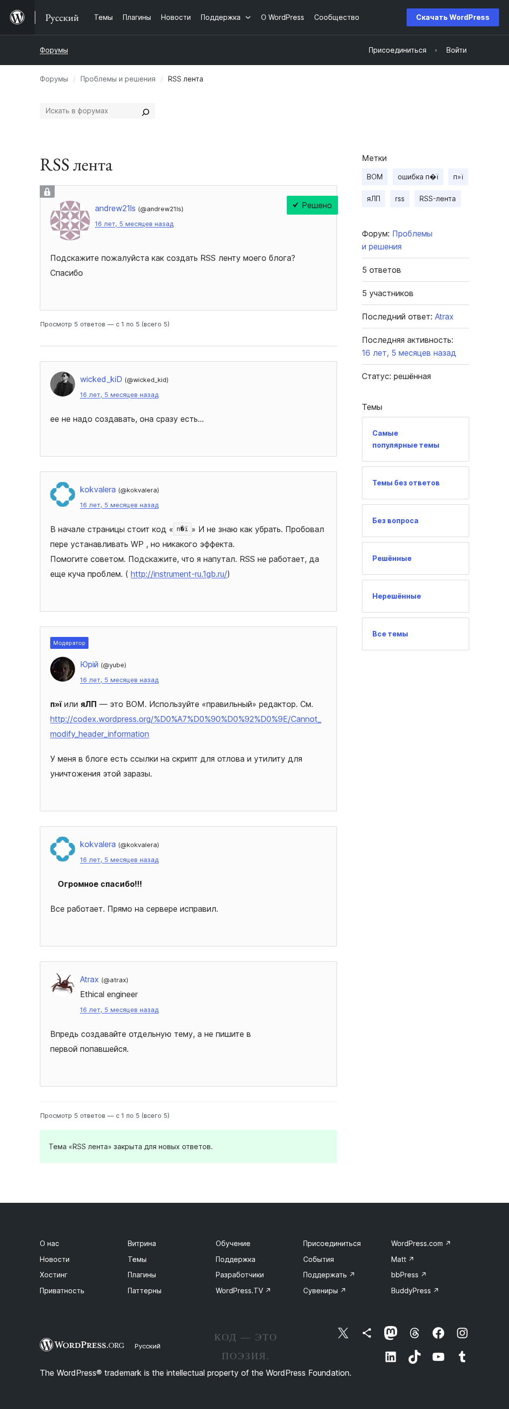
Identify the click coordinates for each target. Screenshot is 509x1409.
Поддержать (329, 1274)
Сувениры (324, 1290)
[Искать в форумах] (145, 111)
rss (400, 198)
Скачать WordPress (453, 17)
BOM (375, 176)
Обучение (233, 1243)
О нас (49, 1243)
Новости (55, 1259)
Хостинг (54, 1274)
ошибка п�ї (418, 176)
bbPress (409, 1274)
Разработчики (240, 1274)
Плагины (142, 1274)
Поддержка (235, 1259)
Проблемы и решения (118, 79)
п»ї (458, 176)
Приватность (62, 1290)
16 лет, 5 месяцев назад (134, 224)
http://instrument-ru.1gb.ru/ (179, 574)
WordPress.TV (243, 1290)
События (318, 1259)
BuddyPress (415, 1290)
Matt (403, 1259)
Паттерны (145, 1290)
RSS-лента (438, 198)
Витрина (142, 1243)
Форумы (54, 50)
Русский (148, 1346)
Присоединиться (332, 1243)
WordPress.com (421, 1243)
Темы (137, 1259)
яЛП (373, 198)
